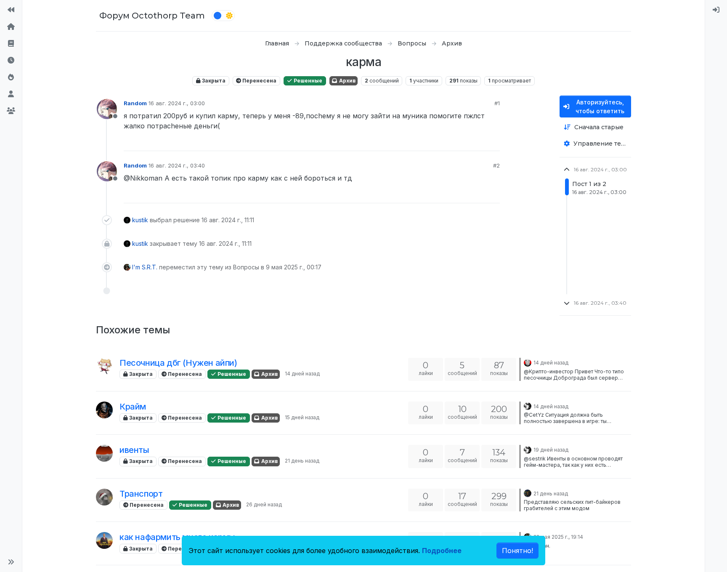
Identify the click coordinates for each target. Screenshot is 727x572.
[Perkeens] (527, 493)
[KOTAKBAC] (104, 366)
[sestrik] (104, 453)
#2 (496, 165)
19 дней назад (550, 450)
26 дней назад (264, 504)
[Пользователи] (11, 94)
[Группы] (11, 111)
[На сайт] (11, 10)
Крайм (132, 407)
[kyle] (527, 362)
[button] (11, 562)
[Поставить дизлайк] (492, 140)
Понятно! (517, 550)
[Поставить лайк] (462, 140)
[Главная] (11, 27)
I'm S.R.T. (144, 267)
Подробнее (442, 550)
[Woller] (104, 497)
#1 (497, 103)
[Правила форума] (11, 44)
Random (135, 103)
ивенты (134, 450)
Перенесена (258, 80)
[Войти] (716, 10)
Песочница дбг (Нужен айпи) (178, 363)
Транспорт (140, 494)
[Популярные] (11, 77)
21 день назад (302, 461)
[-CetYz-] (104, 410)
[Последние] (11, 60)
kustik (140, 219)
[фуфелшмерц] (527, 406)
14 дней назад (302, 373)
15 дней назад (302, 417)
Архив (347, 80)
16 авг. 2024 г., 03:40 (177, 165)
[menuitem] (716, 10)
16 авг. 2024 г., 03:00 (177, 103)
